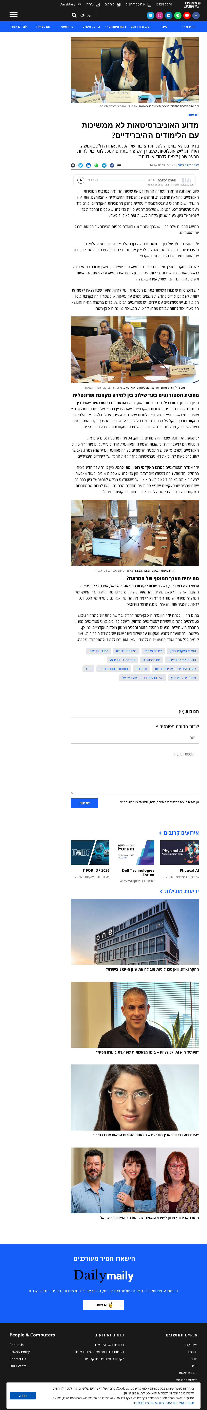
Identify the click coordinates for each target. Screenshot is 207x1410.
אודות (193, 1359)
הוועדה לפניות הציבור (182, 660)
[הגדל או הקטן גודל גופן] (90, 15)
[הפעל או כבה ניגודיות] (83, 15)
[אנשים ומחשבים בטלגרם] (150, 15)
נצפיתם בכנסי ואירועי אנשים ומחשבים (99, 1352)
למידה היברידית (126, 651)
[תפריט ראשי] (13, 15)
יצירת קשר (190, 1345)
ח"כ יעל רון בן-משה (122, 660)
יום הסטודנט (151, 660)
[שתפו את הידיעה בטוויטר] (82, 165)
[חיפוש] (74, 15)
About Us (17, 1345)
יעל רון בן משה (98, 651)
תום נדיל (141, 669)
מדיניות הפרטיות (186, 1380)
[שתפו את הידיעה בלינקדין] (90, 165)
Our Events (18, 1366)
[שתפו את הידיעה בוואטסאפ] (98, 165)
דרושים (192, 1352)
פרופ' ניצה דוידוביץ (183, 677)
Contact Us (18, 1359)
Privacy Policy (20, 1352)
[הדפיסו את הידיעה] (121, 165)
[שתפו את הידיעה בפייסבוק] (113, 165)
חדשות (193, 114)
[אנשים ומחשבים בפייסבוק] (196, 15)
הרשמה (101, 1304)
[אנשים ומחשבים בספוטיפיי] (177, 15)
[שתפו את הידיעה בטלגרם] (106, 165)
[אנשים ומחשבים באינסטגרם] (159, 15)
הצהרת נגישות (188, 1373)
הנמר (194, 1366)
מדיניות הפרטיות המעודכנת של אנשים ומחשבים (163, 1403)
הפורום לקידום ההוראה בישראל (142, 677)
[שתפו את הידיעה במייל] (74, 165)
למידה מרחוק (153, 651)
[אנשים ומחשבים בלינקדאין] (168, 15)
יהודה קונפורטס (188, 165)
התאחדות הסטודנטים (113, 669)
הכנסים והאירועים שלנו (109, 1345)
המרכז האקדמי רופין (183, 651)
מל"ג (88, 669)
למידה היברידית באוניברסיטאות (175, 669)
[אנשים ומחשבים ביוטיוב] (186, 15)
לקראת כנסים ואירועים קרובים (104, 1359)
